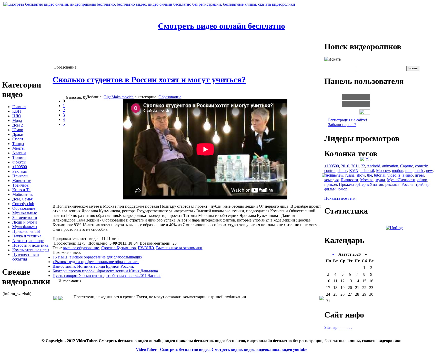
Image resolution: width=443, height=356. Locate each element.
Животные (21, 180)
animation (390, 166)
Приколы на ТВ (26, 231)
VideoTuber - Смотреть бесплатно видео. (173, 349)
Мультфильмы (24, 227)
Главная (19, 106)
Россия (407, 184)
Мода (17, 120)
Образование (23, 208)
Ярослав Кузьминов (118, 248)
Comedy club (23, 203)
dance (342, 170)
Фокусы (19, 162)
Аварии (19, 153)
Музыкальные (24, 213)
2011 (355, 166)
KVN (353, 170)
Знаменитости (24, 217)
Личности (349, 180)
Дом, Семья (22, 199)
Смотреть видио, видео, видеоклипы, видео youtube (259, 349)
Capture (406, 166)
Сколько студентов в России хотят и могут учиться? (149, 79)
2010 (345, 166)
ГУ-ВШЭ (146, 248)
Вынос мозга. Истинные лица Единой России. (93, 266)
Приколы (20, 176)
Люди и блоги (24, 222)
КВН (16, 111)
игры (419, 175)
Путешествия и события (25, 256)
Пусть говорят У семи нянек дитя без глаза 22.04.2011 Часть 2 (106, 275)
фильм (330, 189)
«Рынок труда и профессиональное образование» (96, 261)
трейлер (422, 184)
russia (350, 175)
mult (408, 170)
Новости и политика (30, 245)
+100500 (19, 167)
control (330, 170)
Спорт (17, 139)
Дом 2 (17, 125)
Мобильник (22, 194)
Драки (17, 134)
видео (407, 175)
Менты (18, 148)
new (429, 170)
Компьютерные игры (30, 250)
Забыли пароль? (342, 124)
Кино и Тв (21, 190)
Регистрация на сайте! (347, 120)
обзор (422, 180)
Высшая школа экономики (179, 248)
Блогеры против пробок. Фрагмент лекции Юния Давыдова (105, 271)
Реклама (19, 171)
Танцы (18, 143)
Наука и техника (26, 236)
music (419, 170)
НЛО (16, 116)
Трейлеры (20, 185)
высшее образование (81, 248)
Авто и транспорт (28, 240)
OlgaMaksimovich (119, 97)
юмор (342, 189)
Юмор (17, 130)
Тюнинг (19, 157)
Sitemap (330, 327)
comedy (421, 166)
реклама (392, 184)
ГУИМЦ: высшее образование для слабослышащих (97, 257)
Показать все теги (340, 198)
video (391, 175)
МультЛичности (401, 180)
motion (397, 170)
